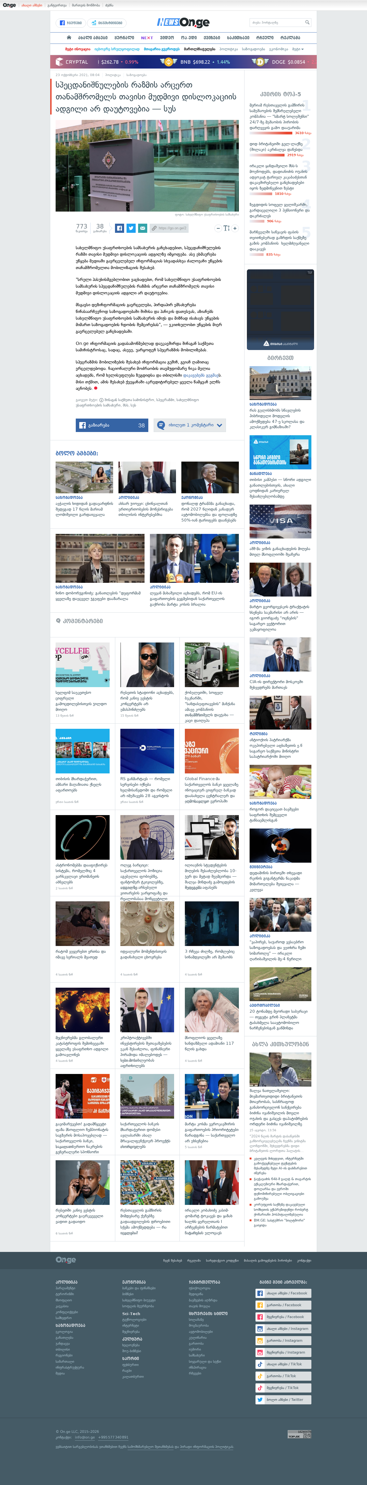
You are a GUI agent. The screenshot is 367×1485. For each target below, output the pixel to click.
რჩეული (265, 38)
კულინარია (198, 1338)
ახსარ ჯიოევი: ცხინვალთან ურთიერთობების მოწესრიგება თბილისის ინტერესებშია (149, 489)
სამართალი (65, 1361)
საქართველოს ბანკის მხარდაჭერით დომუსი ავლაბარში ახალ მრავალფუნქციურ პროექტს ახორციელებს (147, 1112)
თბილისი (63, 1349)
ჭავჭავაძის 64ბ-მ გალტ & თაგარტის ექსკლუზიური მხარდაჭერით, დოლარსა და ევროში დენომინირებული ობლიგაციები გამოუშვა (282, 1189)
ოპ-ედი (189, 38)
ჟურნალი (124, 38)
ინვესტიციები (109, 23)
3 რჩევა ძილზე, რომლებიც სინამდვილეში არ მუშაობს (211, 939)
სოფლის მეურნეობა (138, 1306)
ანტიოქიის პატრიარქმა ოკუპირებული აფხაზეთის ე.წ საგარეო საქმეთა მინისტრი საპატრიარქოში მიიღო (280, 728)
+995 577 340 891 (113, 1437)
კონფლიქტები (67, 1312)
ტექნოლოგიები (134, 1320)
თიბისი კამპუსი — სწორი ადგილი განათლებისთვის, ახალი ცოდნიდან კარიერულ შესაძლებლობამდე (280, 467)
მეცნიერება (131, 1332)
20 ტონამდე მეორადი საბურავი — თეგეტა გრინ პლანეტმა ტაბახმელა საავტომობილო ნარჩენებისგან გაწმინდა (280, 999)
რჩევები (195, 1373)
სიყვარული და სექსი (205, 1361)
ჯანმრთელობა (204, 1282)
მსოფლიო (64, 1300)
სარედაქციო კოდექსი (222, 1260)
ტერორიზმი (65, 1294)
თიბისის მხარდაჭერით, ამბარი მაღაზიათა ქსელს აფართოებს (82, 766)
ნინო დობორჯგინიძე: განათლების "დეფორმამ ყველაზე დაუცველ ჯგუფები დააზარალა (103, 568)
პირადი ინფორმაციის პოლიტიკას (206, 1447)
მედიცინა (196, 1294)
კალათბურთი (133, 1377)
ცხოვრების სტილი (208, 1314)
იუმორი (195, 1349)
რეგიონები (64, 1355)
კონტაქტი (304, 1260)
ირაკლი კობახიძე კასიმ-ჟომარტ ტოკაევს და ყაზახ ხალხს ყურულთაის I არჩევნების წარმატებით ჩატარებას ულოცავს (211, 1198)
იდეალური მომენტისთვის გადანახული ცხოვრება (147, 939)
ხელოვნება (131, 1345)
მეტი (296, 49)
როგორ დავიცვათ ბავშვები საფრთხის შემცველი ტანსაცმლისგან (280, 794)
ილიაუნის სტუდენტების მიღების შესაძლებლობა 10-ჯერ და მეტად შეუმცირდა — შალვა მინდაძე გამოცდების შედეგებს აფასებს (211, 853)
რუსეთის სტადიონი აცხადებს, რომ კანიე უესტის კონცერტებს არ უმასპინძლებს (147, 680)
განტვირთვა (57, 5)
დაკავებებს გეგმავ (201, 375)
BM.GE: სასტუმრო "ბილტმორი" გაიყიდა (279, 1222)
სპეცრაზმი (165, 400)
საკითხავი (238, 38)
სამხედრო (64, 1318)
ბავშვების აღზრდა (203, 1300)
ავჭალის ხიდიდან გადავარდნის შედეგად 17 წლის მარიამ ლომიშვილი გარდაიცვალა (87, 489)
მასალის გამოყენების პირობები (268, 1260)
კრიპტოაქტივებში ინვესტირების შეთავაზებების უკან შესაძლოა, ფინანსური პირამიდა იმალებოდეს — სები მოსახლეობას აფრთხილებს (147, 1025)
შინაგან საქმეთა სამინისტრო (128, 400)
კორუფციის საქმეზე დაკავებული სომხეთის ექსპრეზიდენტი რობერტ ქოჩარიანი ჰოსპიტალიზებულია (281, 1209)
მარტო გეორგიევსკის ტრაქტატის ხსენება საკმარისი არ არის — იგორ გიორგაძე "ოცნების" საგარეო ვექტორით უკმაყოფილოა (280, 597)
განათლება (64, 1338)
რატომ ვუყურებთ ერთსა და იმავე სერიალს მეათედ (82, 939)
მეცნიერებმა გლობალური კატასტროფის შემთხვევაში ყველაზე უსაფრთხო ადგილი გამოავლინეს (82, 1025)
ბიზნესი (128, 1294)
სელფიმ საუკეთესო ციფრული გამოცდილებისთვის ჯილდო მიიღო (82, 680)
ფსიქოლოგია (199, 1288)
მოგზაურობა (199, 1325)
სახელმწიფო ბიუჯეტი (139, 1300)
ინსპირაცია (197, 1367)
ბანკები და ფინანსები (139, 1288)
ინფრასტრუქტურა (70, 1367)
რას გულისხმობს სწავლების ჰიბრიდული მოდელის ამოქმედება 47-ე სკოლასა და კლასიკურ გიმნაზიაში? (280, 398)
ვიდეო (167, 38)
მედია (60, 1373)
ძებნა (109, 5)
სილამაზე (196, 1320)
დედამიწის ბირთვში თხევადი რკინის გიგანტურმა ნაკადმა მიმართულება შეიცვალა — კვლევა (280, 861)
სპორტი (130, 1359)
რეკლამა (290, 38)
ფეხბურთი (130, 1365)
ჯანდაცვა (63, 1343)
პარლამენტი (65, 1288)
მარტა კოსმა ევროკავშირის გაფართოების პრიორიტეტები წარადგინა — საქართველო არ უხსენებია (211, 1112)
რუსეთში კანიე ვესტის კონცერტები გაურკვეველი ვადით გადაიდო (82, 1198)
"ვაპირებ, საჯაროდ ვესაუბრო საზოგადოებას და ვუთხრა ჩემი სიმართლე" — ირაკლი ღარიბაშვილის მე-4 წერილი (280, 930)
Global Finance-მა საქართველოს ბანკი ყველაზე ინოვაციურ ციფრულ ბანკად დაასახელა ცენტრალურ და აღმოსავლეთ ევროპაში (211, 766)
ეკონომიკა (278, 49)
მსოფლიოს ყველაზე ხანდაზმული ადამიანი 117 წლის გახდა (211, 1025)
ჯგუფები (74, 23)
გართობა (196, 1343)
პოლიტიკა (229, 49)
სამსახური (197, 1355)
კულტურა (132, 1339)
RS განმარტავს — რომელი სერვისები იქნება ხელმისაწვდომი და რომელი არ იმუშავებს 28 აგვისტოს (147, 766)
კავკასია (62, 1306)
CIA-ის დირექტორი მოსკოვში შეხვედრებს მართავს (280, 663)
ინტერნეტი (130, 1325)
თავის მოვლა (199, 1306)
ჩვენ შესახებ (172, 1260)
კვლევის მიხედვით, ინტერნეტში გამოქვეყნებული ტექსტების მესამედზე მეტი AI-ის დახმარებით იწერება (280, 1165)
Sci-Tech (131, 1314)
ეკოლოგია (64, 1332)
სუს (133, 405)
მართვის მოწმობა (86, 5)
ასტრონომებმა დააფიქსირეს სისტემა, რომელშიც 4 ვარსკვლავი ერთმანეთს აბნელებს (82, 853)
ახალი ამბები (31, 5)
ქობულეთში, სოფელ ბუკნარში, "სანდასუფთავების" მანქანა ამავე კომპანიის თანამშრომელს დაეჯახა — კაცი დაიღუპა (211, 680)
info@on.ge (85, 1437)
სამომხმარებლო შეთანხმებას (151, 1447)
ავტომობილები (201, 1332)
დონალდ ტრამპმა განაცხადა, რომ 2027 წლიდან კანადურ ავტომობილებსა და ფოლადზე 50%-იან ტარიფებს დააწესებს (212, 492)
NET (147, 38)
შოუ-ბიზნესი (131, 1351)
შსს (125, 405)
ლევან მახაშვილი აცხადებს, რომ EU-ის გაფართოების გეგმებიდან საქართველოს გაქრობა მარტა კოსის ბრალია (197, 570)
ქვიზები (212, 38)
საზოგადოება (253, 49)
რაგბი (127, 1371)
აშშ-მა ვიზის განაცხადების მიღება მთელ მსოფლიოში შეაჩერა (280, 531)
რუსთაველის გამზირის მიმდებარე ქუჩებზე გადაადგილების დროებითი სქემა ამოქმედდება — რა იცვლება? (147, 1198)
